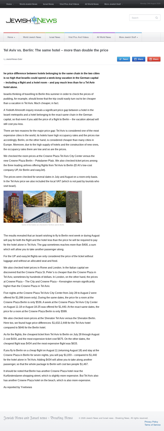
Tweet (125, 59)
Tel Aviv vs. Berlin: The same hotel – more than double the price (56, 50)
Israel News (48, 4)
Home (8, 5)
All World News (92, 4)
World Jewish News (28, 4)
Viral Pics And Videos (69, 4)
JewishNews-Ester (14, 59)
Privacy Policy (151, 421)
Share (140, 59)
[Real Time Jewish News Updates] (32, 20)
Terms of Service (152, 424)
